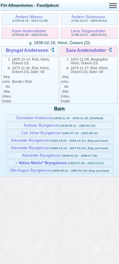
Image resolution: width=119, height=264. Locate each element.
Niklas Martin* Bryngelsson (43, 163)
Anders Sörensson (88, 16)
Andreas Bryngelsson (42, 125)
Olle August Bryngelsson (30, 170)
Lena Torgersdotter (88, 31)
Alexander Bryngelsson (30, 140)
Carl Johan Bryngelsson (41, 133)
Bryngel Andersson (27, 50)
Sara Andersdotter (86, 50)
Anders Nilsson (29, 16)
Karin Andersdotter (29, 31)
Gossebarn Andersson (34, 118)
